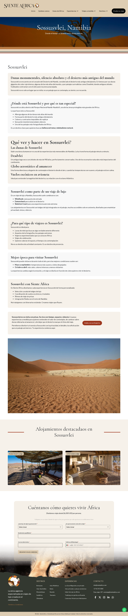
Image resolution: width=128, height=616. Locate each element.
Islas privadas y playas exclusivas (75, 589)
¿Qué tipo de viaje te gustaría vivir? (28, 524)
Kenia (51, 589)
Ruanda (52, 592)
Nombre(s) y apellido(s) (25, 533)
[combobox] (40, 527)
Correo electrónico (24, 542)
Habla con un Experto (92, 323)
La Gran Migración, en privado (74, 585)
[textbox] (38, 527)
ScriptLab (72, 614)
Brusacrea (57, 614)
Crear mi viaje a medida (28, 552)
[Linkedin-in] (108, 597)
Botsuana (39, 585)
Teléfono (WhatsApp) (72, 542)
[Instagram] (104, 597)
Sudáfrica (39, 595)
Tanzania (52, 595)
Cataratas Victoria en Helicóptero (76, 598)
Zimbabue (39, 598)
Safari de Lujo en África (72, 592)
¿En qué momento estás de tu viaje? (76, 524)
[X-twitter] (100, 597)
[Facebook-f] (95, 597)
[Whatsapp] (113, 597)
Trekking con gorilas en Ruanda (75, 595)
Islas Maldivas (54, 585)
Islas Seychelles (41, 589)
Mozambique (40, 592)
